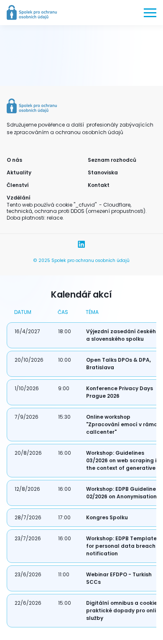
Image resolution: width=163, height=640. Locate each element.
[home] (32, 12)
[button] (150, 12)
